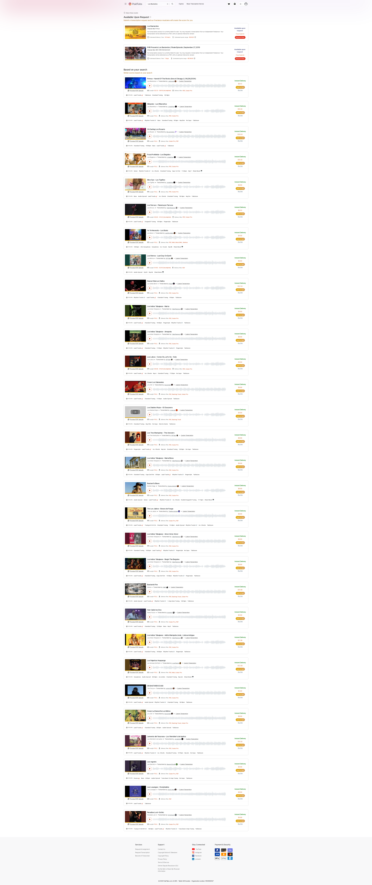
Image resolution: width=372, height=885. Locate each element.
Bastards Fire (152, 584)
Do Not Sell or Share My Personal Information (169, 870)
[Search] (172, 4)
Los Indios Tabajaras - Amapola (159, 332)
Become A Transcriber (142, 856)
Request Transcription (142, 852)
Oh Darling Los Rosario (156, 129)
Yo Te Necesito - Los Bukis (157, 230)
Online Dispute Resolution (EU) (168, 866)
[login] (246, 4)
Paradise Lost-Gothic (155, 812)
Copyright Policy (163, 856)
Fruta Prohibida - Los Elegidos (158, 154)
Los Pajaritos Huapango (156, 660)
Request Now (240, 37)
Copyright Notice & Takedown (167, 852)
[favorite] (229, 4)
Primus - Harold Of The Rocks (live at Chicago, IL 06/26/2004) (171, 79)
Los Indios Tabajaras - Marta (158, 306)
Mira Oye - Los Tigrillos (156, 180)
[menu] (125, 4)
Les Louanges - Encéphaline (158, 787)
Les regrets (151, 762)
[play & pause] (150, 86)
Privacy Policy (162, 859)
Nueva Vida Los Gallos (155, 281)
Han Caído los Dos (154, 610)
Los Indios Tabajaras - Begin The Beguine (163, 559)
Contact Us (161, 849)
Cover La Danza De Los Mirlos (158, 711)
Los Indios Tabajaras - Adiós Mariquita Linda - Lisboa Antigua (170, 635)
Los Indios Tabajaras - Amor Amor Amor (162, 534)
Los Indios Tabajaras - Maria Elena (160, 458)
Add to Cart (240, 87)
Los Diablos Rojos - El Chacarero (160, 407)
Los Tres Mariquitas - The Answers (160, 433)
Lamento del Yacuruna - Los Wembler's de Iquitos (166, 736)
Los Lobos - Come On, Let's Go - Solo (162, 357)
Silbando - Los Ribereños (157, 104)
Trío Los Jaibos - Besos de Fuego (160, 509)
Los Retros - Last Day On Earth (159, 256)
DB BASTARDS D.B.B (155, 686)
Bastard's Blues (153, 483)
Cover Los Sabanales (155, 382)
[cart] (234, 4)
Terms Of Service (163, 862)
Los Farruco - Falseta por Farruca (160, 205)
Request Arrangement (142, 849)
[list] (240, 4)
